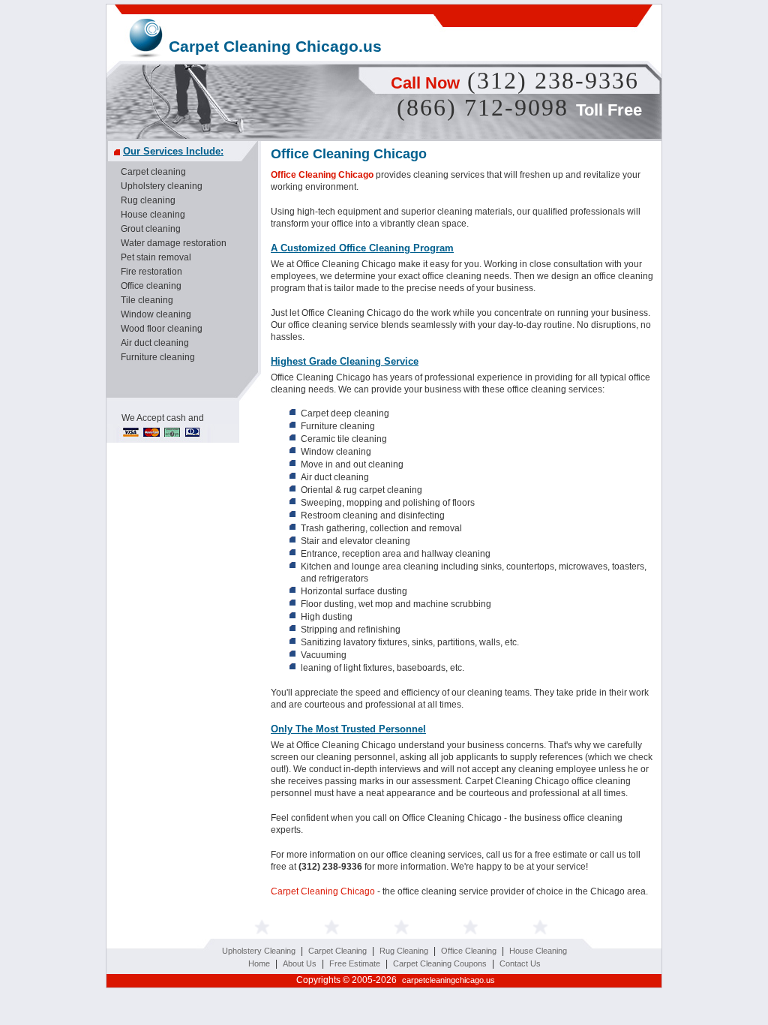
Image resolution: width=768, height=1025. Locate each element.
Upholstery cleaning (161, 186)
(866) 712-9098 (482, 107)
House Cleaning (538, 950)
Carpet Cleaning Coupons (440, 963)
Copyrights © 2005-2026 (393, 980)
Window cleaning (156, 314)
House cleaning (153, 214)
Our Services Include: (173, 151)
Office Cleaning (468, 950)
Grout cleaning (151, 229)
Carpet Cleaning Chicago (323, 891)
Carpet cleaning (153, 172)
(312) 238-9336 (553, 80)
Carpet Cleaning (337, 950)
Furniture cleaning (158, 357)
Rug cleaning (148, 200)
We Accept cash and (163, 418)
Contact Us (520, 963)
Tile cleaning (147, 300)
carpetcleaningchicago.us (448, 979)
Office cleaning (151, 286)
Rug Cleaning (404, 950)
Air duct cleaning (155, 343)
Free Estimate (354, 963)
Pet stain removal (156, 257)
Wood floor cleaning (161, 328)
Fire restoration (151, 271)
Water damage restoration (173, 243)
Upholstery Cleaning (259, 950)
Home (259, 963)
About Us (299, 963)
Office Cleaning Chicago (322, 175)
